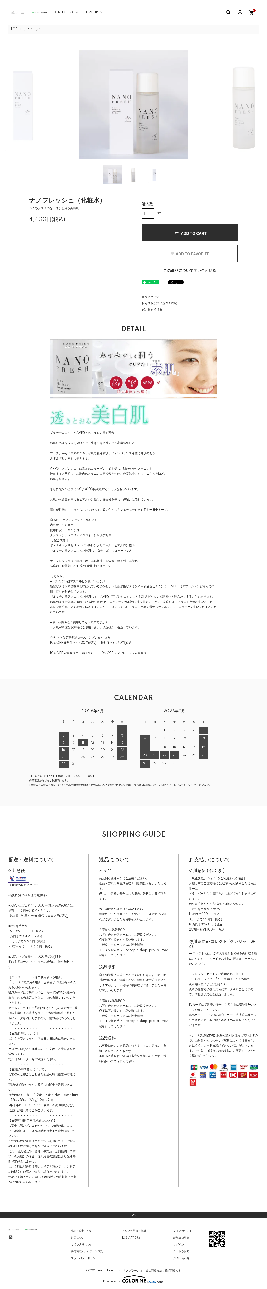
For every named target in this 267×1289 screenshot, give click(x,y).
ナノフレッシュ (34, 29)
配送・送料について (83, 1230)
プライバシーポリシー (84, 1258)
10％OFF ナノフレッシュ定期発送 (123, 653)
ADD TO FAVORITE (192, 253)
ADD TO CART (194, 233)
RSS (125, 1237)
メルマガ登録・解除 (134, 1230)
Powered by (111, 1281)
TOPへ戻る (133, 1215)
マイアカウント (182, 1230)
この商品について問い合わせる (190, 271)
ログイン (178, 1244)
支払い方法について (83, 1244)
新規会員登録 (181, 1237)
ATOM (135, 1237)
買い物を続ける (152, 309)
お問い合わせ (181, 1258)
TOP (14, 29)
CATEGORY (64, 12)
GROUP (92, 12)
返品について (150, 297)
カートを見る (181, 1251)
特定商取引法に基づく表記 (159, 303)
